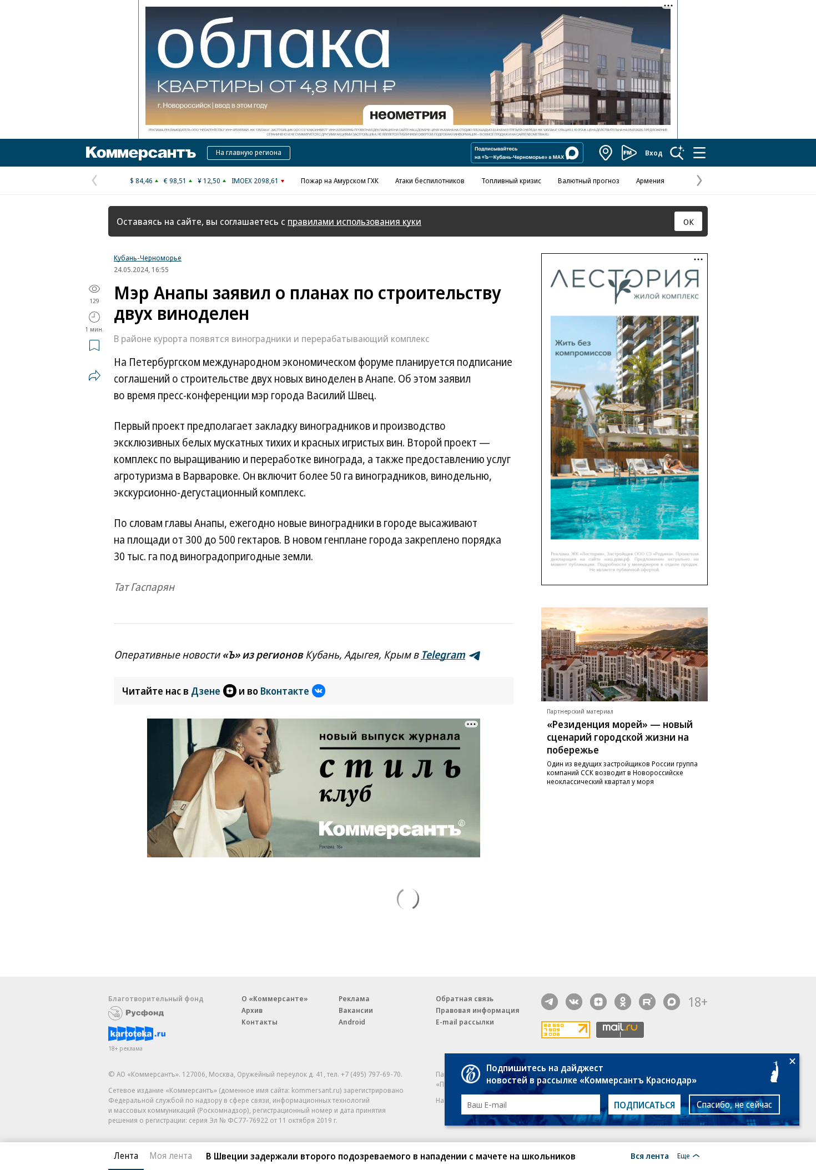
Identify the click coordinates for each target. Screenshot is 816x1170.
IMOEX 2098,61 (255, 180)
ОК (688, 221)
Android (352, 1022)
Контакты (259, 1022)
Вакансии (356, 1010)
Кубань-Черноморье (148, 258)
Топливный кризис (511, 180)
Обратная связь (464, 998)
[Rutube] (647, 1001)
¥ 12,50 (209, 180)
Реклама (354, 998)
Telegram (443, 654)
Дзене (205, 690)
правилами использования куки (354, 221)
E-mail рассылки (465, 1022)
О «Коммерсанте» (274, 998)
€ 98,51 (175, 180)
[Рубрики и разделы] (699, 152)
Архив (252, 1010)
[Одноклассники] (622, 1001)
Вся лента (650, 1155)
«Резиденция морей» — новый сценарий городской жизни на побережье (620, 736)
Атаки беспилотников (430, 180)
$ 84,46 (141, 180)
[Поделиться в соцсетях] (94, 375)
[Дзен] (598, 1001)
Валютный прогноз (588, 180)
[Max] (671, 1001)
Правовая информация (478, 1010)
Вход (654, 153)
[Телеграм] (549, 1001)
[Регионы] (606, 152)
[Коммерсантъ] (141, 152)
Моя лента (170, 1155)
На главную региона (248, 152)
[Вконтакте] (574, 1001)
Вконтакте (284, 690)
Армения (650, 180)
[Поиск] (677, 152)
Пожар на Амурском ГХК (340, 180)
